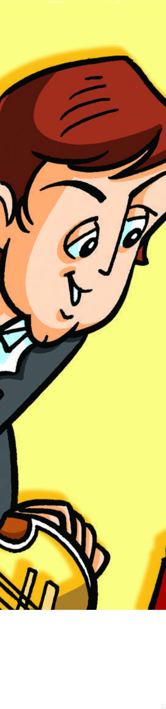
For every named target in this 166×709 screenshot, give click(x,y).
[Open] (114, 2)
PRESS (61, 2)
